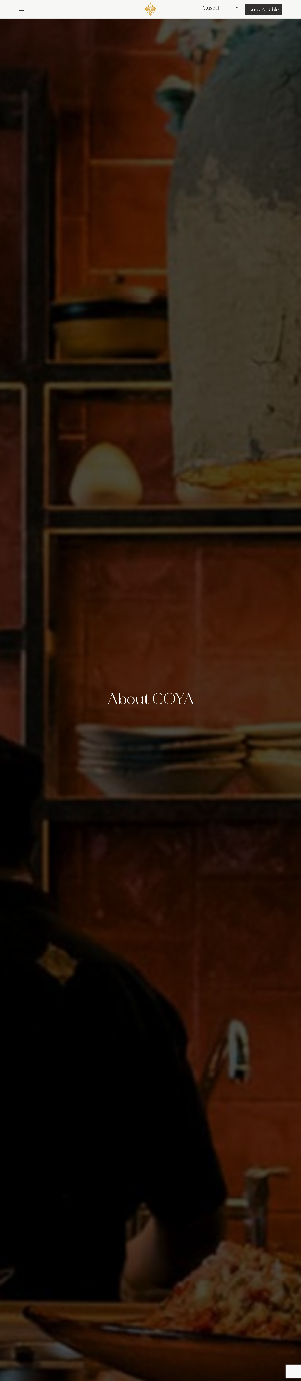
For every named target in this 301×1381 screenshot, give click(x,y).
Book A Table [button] (264, 9)
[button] (21, 8)
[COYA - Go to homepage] (150, 8)
